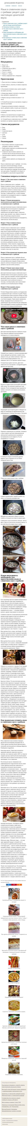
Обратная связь (5, 1124)
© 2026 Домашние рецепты (7, 1118)
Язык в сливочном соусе (9, 880)
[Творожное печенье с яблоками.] (14, 1073)
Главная (7, 5)
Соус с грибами (18, 880)
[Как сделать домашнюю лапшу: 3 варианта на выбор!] (14, 932)
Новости (14, 5)
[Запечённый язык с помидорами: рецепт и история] (14, 898)
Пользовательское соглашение (12, 1120)
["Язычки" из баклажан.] (14, 966)
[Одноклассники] (19, 885)
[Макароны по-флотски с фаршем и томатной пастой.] (14, 1056)
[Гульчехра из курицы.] (14, 981)
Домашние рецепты (14, 3)
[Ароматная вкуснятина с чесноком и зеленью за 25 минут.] (14, 1040)
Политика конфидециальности (7, 1122)
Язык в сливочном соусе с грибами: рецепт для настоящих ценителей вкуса (15, 24)
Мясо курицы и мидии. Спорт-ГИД (11, 1102)
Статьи (20, 5)
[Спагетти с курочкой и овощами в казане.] (14, 1010)
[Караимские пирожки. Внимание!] (14, 995)
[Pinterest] (14, 885)
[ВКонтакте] (8, 885)
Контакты (4, 1120)
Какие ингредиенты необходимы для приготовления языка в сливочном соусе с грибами (15, 34)
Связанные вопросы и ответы (11, 27)
